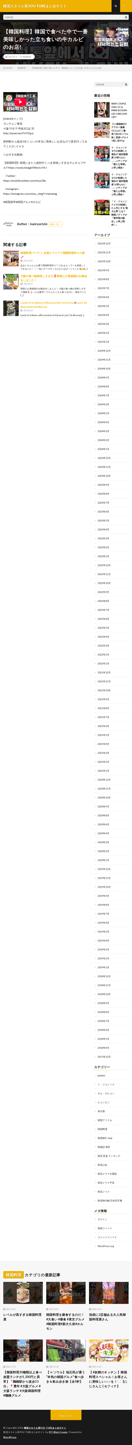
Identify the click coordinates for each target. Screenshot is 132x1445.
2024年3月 (103, 431)
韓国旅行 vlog (105, 1138)
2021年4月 (103, 743)
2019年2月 (103, 958)
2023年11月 (104, 466)
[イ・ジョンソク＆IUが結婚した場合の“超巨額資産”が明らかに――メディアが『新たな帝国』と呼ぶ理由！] (102, 153)
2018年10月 (104, 994)
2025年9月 (103, 270)
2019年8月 (103, 904)
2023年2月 (103, 547)
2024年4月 (103, 422)
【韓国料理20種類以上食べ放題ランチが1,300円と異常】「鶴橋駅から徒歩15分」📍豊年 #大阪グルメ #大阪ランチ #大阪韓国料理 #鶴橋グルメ (22, 1383)
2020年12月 (104, 779)
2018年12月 (104, 976)
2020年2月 (103, 851)
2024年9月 (103, 377)
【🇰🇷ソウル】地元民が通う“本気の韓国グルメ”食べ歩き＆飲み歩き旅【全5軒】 (65, 1376)
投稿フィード (105, 1228)
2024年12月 (104, 350)
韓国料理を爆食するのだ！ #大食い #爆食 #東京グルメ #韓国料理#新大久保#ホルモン (65, 1321)
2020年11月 (104, 788)
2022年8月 (103, 600)
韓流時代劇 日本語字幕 (110, 1200)
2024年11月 (104, 359)
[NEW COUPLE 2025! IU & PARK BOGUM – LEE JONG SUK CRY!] (102, 110)
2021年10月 (104, 690)
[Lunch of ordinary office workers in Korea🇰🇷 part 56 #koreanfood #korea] (11, 308)
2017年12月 (104, 1056)
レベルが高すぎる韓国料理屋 (22, 1317)
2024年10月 (104, 368)
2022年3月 (103, 645)
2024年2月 (103, 440)
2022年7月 (103, 609)
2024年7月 (103, 395)
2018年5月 (103, 1038)
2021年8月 (103, 708)
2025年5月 (103, 306)
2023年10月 (104, 475)
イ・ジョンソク (106, 1084)
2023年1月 (103, 556)
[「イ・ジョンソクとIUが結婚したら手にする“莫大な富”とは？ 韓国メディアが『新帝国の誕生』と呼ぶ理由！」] (102, 207)
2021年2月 (103, 761)
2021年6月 (103, 726)
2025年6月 (103, 297)
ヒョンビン (104, 1102)
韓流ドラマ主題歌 (107, 1173)
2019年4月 (103, 940)
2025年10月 (104, 261)
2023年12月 (104, 457)
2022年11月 (104, 574)
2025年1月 (103, 341)
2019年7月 (103, 913)
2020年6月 (103, 824)
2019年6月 (103, 922)
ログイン (102, 1219)
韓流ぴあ (102, 1164)
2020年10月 (104, 797)
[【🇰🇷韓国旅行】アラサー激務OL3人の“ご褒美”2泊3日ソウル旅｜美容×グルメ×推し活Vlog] (102, 130)
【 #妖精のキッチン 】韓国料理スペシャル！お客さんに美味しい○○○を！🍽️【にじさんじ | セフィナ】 (108, 1379)
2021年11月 (104, 681)
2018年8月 (103, 1012)
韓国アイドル (105, 1120)
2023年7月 (103, 502)
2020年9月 (103, 806)
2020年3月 (103, 842)
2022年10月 (104, 583)
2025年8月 (103, 279)
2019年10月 (104, 886)
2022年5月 (103, 627)
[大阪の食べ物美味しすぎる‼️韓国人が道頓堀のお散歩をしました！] (11, 281)
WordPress (9, 1437)
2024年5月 (103, 413)
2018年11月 (104, 985)
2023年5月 (103, 520)
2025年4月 (103, 314)
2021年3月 (103, 752)
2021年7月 (103, 717)
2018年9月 (103, 1003)
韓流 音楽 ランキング (109, 1155)
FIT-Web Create (58, 1432)
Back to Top (66, 1415)
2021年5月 (103, 734)
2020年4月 (103, 833)
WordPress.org (106, 1246)
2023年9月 (103, 484)
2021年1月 (103, 770)
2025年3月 (103, 323)
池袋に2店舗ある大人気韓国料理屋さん (107, 1317)
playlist (101, 1075)
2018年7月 (103, 1020)
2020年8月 (103, 815)
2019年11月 (104, 877)
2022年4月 (103, 636)
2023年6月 (103, 511)
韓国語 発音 (104, 1146)
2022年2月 (103, 654)
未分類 (101, 1111)
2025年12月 (104, 243)
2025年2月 (103, 332)
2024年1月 (103, 449)
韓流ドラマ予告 (106, 1182)
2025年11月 (104, 252)
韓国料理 (27, 57)
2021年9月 (103, 699)
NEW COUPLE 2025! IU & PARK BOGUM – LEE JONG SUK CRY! (119, 110)
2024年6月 (103, 404)
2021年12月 (104, 672)
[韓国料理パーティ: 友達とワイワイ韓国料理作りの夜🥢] (11, 258)
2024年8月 (103, 386)
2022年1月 (103, 663)
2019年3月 (103, 949)
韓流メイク (104, 1191)
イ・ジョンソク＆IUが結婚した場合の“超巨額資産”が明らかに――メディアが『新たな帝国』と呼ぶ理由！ (119, 157)
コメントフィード (107, 1237)
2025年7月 (103, 288)
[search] (126, 17)
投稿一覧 (54, 224)
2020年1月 (103, 860)
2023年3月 (103, 538)
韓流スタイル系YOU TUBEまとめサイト (45, 1427)
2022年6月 (103, 618)
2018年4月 (103, 1047)
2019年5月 (103, 931)
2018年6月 (103, 1029)
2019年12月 (104, 869)
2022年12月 (104, 565)
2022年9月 (103, 592)
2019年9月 (103, 895)
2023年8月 (103, 493)
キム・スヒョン (106, 1093)
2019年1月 (103, 967)
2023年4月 (103, 529)
